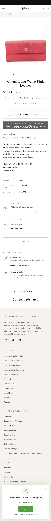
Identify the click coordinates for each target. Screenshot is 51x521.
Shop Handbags (10, 430)
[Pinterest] (20, 341)
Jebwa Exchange (10, 448)
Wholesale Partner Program (15, 481)
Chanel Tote (8, 379)
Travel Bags (8, 392)
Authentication (10, 439)
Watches (7, 402)
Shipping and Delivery (13, 421)
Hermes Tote (9, 383)
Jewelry (7, 397)
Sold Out (25, 241)
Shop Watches (9, 434)
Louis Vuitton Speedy (12, 365)
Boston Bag (8, 388)
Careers (7, 472)
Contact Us (8, 477)
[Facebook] (6, 341)
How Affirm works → (18, 228)
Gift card (7, 416)
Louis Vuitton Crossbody (14, 370)
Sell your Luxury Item (13, 444)
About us (7, 467)
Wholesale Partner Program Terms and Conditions (24, 453)
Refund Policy (9, 425)
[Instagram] (13, 341)
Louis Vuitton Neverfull (13, 356)
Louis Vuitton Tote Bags (13, 360)
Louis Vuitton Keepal (12, 374)
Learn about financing (26, 103)
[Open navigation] (3, 8)
